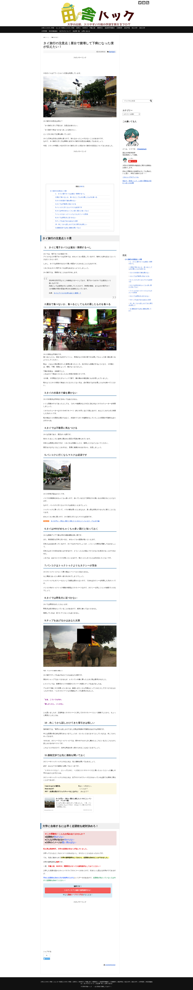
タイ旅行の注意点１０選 (58, 191)
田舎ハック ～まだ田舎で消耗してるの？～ (99, 986)
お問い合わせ (86, 31)
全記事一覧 (76, 31)
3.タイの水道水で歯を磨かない (65, 200)
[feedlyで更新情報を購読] (143, 2)
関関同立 (100, 28)
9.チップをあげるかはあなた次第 (66, 221)
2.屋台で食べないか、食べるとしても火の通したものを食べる (76, 197)
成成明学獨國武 (110, 28)
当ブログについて (65, 31)
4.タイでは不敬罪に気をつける (65, 204)
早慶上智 (92, 28)
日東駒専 (119, 28)
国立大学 (142, 28)
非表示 (82, 186)
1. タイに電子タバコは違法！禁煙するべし (70, 194)
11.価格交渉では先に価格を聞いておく (68, 228)
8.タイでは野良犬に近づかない (65, 217)
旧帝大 (78, 28)
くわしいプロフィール (131, 177)
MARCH (85, 28)
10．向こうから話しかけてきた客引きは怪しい (71, 224)
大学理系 (44, 31)
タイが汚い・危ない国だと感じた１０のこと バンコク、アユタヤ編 (75, 521)
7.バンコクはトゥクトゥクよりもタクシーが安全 (71, 214)
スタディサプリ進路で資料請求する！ (77, 890)
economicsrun (110, 965)
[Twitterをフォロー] (140, 2)
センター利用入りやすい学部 (65, 28)
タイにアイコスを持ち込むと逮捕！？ (67, 293)
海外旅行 (112, 52)
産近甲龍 (127, 28)
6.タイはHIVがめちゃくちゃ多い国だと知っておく (72, 211)
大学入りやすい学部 (47, 28)
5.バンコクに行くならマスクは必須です (68, 207)
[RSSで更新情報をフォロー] (147, 2)
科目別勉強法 (53, 31)
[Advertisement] (80, 63)
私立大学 (134, 28)
